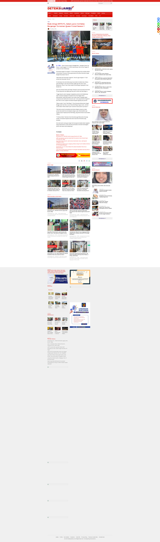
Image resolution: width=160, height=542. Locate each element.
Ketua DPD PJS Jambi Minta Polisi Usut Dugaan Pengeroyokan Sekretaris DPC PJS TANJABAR (100, 0)
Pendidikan (93, 13)
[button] (111, 3)
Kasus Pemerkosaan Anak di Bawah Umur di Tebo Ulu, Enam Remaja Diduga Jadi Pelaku (57, 332)
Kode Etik (78, 537)
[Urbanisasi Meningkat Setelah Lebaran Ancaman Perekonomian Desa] (95, 191)
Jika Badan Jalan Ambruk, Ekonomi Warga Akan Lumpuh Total (64, 306)
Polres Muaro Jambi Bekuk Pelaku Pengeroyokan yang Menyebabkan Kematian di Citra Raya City (65, 332)
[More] (158, 31)
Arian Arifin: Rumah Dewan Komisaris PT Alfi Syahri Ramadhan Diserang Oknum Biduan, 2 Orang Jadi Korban (73, 150)
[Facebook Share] (79, 161)
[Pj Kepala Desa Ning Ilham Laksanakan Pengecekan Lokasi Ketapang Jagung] (57, 302)
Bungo (61, 15)
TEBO (96, 15)
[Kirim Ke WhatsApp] (89, 161)
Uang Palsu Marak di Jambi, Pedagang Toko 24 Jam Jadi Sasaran (108, 28)
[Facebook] (158, 19)
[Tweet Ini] (82, 161)
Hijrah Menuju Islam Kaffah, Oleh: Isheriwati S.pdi (101, 186)
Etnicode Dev (93, 538)
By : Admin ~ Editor (53, 28)
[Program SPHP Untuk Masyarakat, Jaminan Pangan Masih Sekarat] (51, 293)
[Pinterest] (158, 29)
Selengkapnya (102, 95)
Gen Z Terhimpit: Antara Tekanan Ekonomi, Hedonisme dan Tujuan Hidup (103, 74)
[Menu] (48, 3)
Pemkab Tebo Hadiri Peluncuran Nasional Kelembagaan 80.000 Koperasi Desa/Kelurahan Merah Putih (64, 297)
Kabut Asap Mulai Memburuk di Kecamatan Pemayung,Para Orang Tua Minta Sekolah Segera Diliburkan (58, 362)
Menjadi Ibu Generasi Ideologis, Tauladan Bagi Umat (105, 196)
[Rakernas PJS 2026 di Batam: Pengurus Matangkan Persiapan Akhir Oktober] (107, 127)
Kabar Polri (72, 15)
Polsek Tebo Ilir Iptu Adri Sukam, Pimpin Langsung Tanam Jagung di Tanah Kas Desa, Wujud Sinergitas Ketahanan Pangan (57, 297)
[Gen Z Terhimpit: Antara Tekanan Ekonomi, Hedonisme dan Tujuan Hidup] (102, 115)
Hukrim (82, 13)
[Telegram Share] (87, 161)
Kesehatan (76, 13)
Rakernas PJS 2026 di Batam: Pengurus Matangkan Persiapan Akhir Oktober (107, 132)
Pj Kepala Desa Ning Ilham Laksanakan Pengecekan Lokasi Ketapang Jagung (57, 306)
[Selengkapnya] (66, 290)
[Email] (158, 26)
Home (49, 13)
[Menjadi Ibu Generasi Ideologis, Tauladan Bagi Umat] (95, 196)
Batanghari (55, 15)
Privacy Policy (84, 537)
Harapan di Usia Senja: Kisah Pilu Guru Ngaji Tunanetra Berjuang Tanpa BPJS (105, 213)
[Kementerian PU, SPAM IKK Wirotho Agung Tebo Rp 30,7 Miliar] (54, 170)
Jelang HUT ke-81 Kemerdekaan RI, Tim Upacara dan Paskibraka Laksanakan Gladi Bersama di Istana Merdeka (96, 153)
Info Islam (66, 15)
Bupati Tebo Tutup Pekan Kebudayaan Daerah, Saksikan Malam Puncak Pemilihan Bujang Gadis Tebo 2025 (105, 208)
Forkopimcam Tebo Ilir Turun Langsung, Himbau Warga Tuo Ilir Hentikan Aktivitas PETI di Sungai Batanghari (73, 144)
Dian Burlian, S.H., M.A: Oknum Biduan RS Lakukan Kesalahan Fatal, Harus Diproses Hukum (71, 147)
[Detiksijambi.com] (61, 8)
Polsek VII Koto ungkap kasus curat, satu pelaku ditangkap (50, 332)
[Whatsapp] (158, 24)
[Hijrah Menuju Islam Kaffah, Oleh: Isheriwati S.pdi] (102, 177)
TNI (100, 15)
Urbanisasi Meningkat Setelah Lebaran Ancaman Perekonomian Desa (105, 191)
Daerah (55, 13)
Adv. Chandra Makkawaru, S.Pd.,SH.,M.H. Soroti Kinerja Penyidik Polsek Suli (107, 153)
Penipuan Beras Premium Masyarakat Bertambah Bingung (51, 306)
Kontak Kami (101, 537)
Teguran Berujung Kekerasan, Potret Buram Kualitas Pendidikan (96, 143)
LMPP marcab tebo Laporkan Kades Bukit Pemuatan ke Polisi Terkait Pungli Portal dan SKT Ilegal (72, 139)
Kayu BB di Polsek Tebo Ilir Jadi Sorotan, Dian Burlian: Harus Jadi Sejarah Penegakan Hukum (71, 141)
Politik (98, 13)
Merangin (78, 15)
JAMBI (49, 15)
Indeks (57, 537)
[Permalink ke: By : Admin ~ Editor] (49, 28)
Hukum (71, 13)
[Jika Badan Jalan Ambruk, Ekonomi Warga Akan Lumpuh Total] (64, 302)
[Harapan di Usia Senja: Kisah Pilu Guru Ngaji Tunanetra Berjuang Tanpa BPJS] (95, 213)
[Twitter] (158, 21)
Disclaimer (72, 537)
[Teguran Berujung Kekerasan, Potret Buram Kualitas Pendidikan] (97, 138)
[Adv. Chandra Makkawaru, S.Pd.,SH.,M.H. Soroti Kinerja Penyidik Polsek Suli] (107, 148)
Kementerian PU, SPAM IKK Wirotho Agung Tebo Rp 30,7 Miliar (69, 136)
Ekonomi (66, 13)
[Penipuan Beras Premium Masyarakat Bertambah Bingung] (51, 302)
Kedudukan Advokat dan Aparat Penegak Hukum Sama (107, 143)
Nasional (61, 13)
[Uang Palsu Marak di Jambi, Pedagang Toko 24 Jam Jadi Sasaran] (109, 24)
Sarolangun (84, 15)
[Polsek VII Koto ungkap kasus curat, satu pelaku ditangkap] (50, 328)
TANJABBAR (90, 15)
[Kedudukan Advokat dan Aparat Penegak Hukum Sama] (107, 138)
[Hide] (159, 34)
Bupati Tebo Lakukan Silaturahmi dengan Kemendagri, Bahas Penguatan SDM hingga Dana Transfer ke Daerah (105, 202)
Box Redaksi (66, 537)
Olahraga (87, 13)
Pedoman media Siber (93, 537)
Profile (61, 537)
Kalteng (103, 13)
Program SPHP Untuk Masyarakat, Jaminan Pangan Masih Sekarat (51, 297)
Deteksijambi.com (71, 538)
